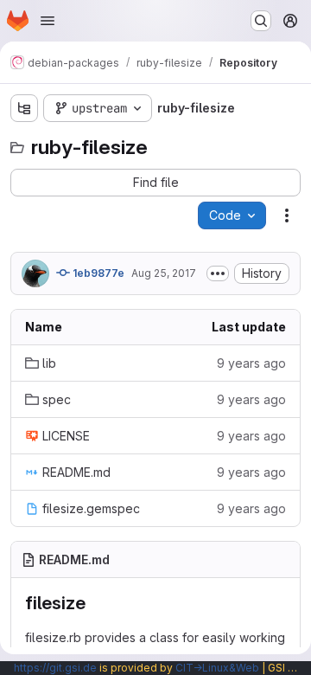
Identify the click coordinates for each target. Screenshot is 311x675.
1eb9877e (97, 273)
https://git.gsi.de (55, 667)
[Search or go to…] (261, 20)
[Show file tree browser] (24, 108)
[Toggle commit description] (217, 273)
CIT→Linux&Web (217, 667)
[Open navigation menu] (47, 21)
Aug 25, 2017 (163, 273)
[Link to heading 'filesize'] (95, 603)
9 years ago (251, 363)
